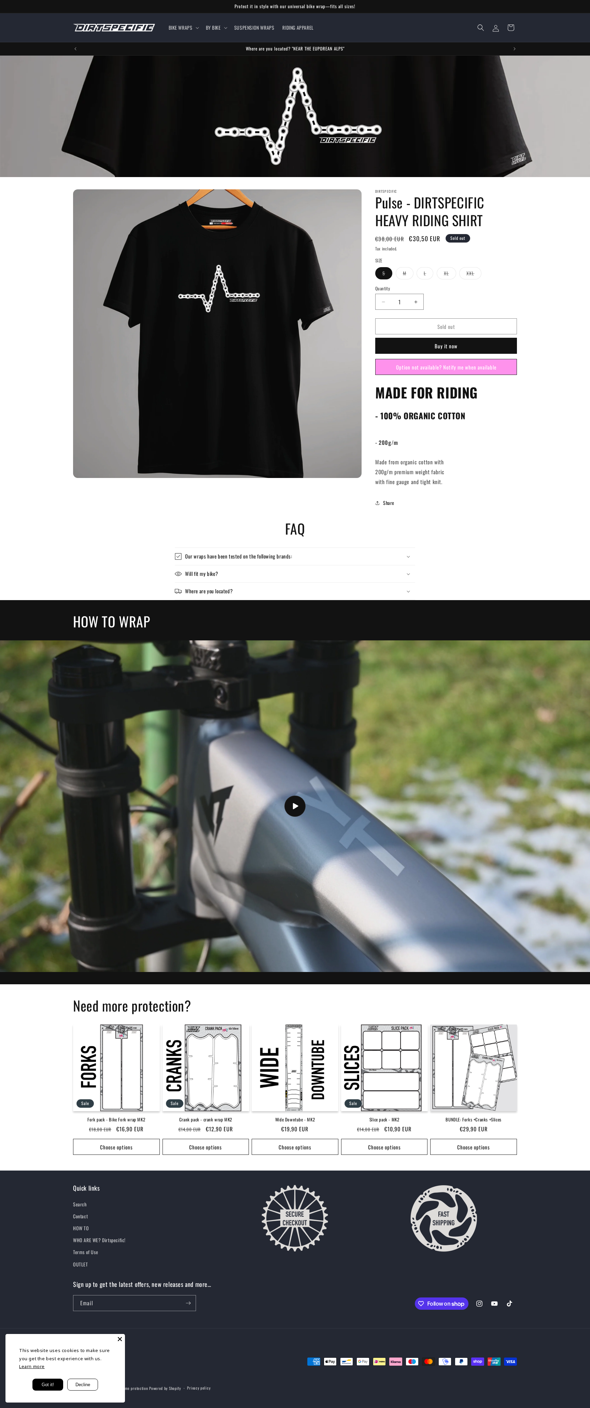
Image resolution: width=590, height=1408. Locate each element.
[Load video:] (295, 806)
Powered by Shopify (165, 1388)
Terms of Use (85, 1251)
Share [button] (388, 502)
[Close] (119, 1339)
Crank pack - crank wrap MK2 (205, 1119)
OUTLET (80, 1264)
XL (450, 274)
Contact (80, 1216)
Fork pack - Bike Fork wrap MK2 (116, 1119)
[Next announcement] (514, 48)
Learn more (32, 1366)
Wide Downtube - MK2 (295, 1119)
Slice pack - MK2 (384, 1119)
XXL (473, 274)
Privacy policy (198, 1388)
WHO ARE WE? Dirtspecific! (99, 1240)
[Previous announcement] (75, 48)
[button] (183, 27)
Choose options (116, 1147)
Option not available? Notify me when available (446, 367)
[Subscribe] (188, 1303)
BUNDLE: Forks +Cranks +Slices (473, 1119)
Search (80, 1204)
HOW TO (81, 1228)
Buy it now (446, 346)
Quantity (382, 288)
